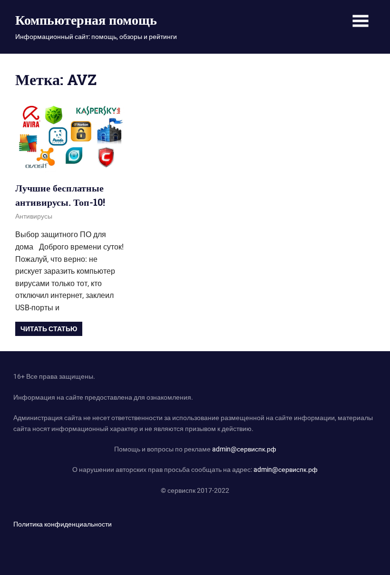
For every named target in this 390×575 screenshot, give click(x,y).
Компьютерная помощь (86, 20)
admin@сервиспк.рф (244, 449)
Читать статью (48, 329)
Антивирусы (33, 216)
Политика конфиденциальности (62, 524)
